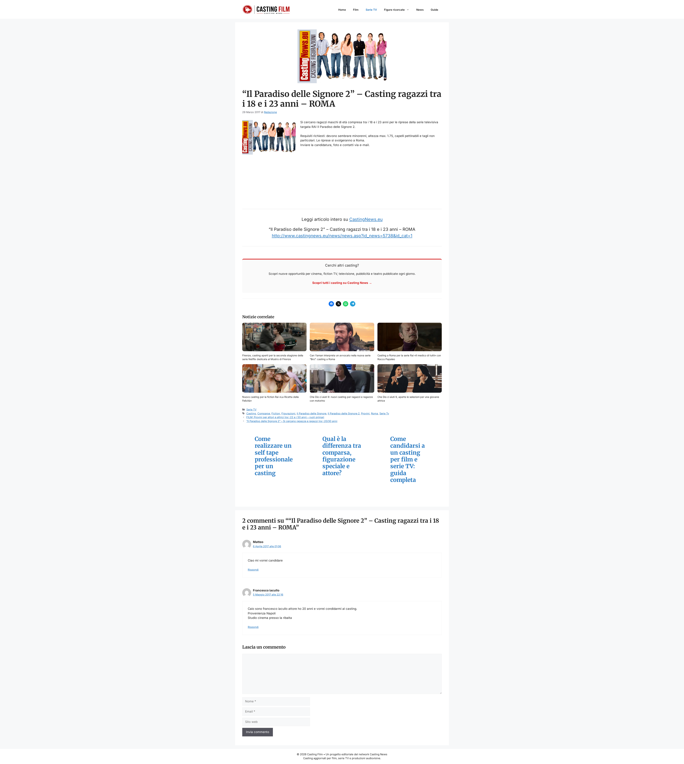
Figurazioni (288, 413)
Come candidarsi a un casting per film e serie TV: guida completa (407, 460)
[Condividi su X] (338, 303)
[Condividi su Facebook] (331, 303)
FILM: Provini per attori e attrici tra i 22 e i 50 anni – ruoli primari (285, 417)
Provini (365, 413)
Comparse (263, 413)
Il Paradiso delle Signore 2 (344, 413)
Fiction (275, 413)
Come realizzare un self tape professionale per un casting (274, 456)
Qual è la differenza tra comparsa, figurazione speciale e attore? (341, 456)
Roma (374, 413)
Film (356, 9)
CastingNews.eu (366, 219)
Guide (434, 9)
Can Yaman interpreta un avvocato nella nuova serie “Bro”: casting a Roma (340, 357)
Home (342, 9)
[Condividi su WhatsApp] (345, 303)
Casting (251, 413)
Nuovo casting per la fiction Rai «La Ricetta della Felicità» (270, 398)
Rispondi (253, 569)
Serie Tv (384, 413)
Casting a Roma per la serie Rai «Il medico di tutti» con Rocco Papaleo (409, 357)
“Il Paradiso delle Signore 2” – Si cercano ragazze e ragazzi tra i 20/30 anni (291, 421)
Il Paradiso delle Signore (311, 413)
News (420, 9)
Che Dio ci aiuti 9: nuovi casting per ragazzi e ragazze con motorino (341, 398)
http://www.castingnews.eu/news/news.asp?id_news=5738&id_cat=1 (342, 235)
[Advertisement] (342, 179)
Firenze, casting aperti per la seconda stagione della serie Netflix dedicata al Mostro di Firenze (272, 357)
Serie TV (371, 9)
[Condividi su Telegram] (352, 303)
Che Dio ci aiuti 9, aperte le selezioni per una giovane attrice (408, 398)
